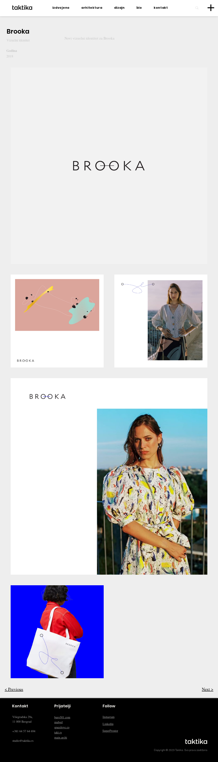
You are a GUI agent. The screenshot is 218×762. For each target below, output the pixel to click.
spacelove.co (61, 727)
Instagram (109, 717)
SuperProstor (110, 731)
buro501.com (62, 717)
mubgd (58, 722)
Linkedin (108, 724)
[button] (211, 7)
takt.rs (58, 732)
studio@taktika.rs (22, 741)
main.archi (60, 737)
